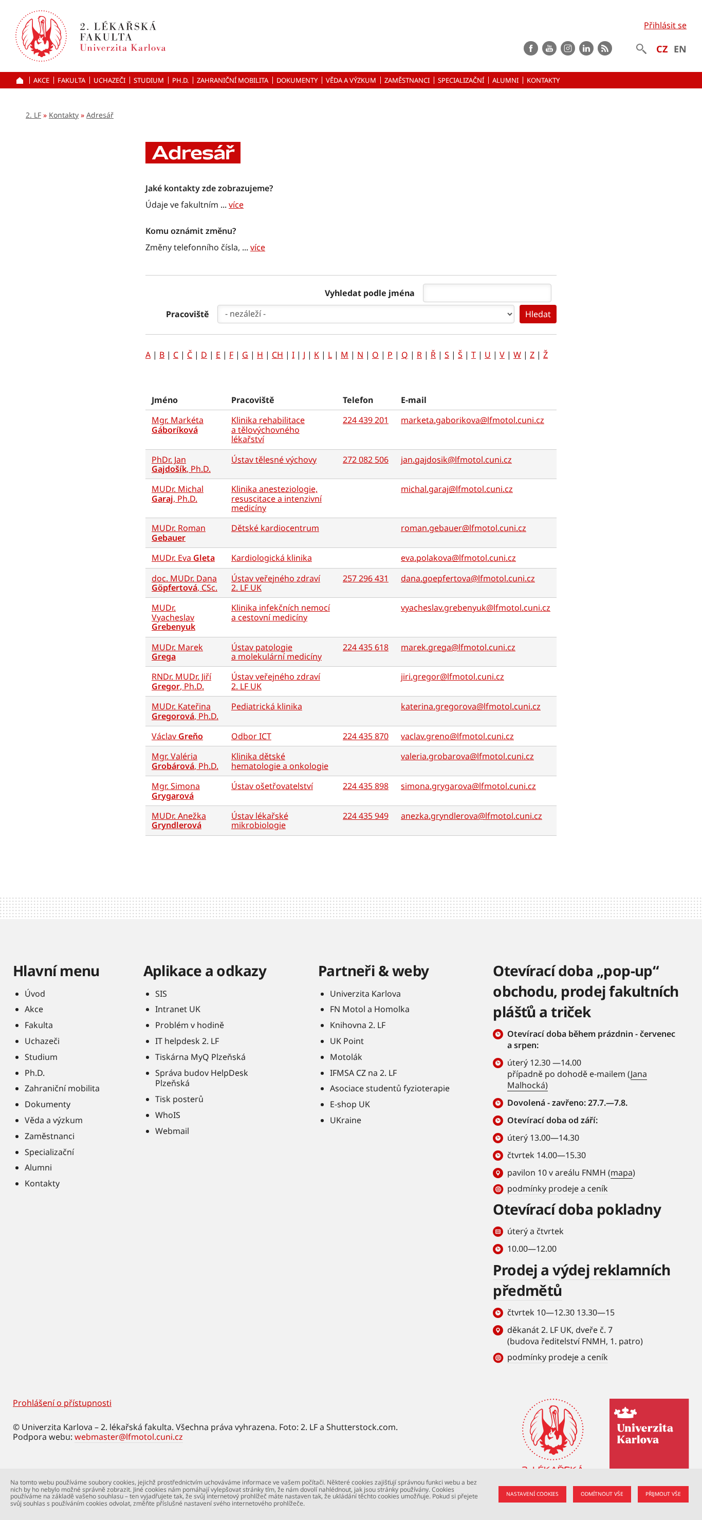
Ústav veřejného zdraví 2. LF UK (275, 583)
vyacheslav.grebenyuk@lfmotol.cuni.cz (475, 607)
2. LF (33, 115)
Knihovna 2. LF (357, 1025)
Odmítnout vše (602, 1493)
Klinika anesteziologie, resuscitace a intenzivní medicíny (276, 498)
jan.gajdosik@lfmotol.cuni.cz (456, 459)
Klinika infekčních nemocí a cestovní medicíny (280, 612)
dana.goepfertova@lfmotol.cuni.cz (468, 578)
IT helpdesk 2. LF (187, 1041)
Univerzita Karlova (365, 993)
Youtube (549, 48)
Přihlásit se (665, 25)
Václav (177, 736)
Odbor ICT (251, 736)
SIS (161, 993)
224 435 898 (366, 786)
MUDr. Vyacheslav (173, 617)
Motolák (346, 1057)
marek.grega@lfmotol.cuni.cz (458, 647)
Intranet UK (177, 1009)
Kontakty (64, 115)
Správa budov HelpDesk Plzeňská (201, 1078)
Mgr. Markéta (178, 424)
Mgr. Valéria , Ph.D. (185, 760)
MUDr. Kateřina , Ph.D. (185, 711)
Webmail (172, 1131)
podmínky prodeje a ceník (557, 1188)
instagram (568, 48)
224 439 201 (366, 420)
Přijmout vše (663, 1493)
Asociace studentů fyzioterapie (390, 1088)
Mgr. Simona (176, 790)
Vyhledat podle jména (370, 293)
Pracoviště (187, 314)
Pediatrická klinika (266, 706)
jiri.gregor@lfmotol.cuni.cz (452, 676)
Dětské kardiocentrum (275, 528)
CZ (662, 49)
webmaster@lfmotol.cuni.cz (129, 1436)
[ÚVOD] (21, 80)
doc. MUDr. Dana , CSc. (184, 583)
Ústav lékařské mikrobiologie (259, 820)
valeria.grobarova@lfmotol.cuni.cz (467, 756)
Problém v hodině (189, 1025)
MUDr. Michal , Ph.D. (178, 493)
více (236, 204)
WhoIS (167, 1115)
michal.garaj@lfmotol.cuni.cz (457, 489)
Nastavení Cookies (532, 1493)
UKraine (345, 1120)
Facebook (531, 48)
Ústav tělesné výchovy (274, 459)
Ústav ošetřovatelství (272, 786)
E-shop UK (350, 1104)
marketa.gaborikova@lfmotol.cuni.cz (472, 420)
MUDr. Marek (177, 652)
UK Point (347, 1041)
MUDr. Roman (179, 532)
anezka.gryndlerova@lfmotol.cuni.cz (471, 815)
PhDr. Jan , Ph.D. (181, 464)
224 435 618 (366, 647)
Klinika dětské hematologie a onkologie (279, 760)
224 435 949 (366, 815)
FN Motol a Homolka (370, 1009)
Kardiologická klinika (271, 557)
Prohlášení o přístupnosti (62, 1402)
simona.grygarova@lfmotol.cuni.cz (468, 786)
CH (277, 354)
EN (680, 49)
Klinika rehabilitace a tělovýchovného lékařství (268, 429)
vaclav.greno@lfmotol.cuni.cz (457, 736)
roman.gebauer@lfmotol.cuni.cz (463, 528)
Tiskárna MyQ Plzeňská (200, 1057)
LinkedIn (586, 48)
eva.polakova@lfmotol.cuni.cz (458, 557)
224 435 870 (366, 736)
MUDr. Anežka (179, 820)
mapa (622, 1172)
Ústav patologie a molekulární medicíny (276, 652)
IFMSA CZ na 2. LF (363, 1072)
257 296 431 (366, 578)
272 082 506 (366, 459)
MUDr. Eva (183, 557)
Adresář (100, 115)
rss (605, 48)
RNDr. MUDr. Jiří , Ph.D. (181, 681)
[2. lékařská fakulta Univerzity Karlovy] (41, 36)
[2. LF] (181, 36)
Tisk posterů (179, 1099)
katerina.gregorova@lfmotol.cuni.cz (471, 706)
